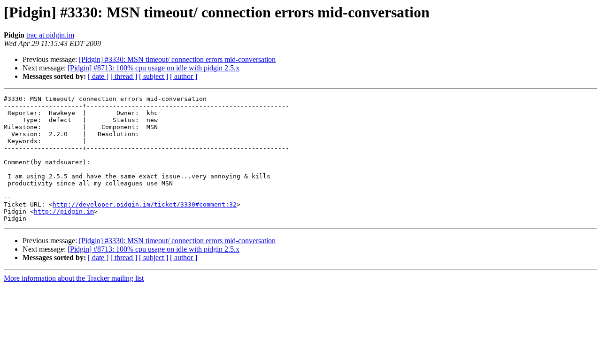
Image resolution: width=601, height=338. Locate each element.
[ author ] (183, 76)
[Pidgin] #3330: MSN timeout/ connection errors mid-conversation (177, 59)
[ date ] (98, 76)
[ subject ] (153, 76)
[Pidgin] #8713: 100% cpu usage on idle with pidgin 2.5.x (153, 68)
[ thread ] (123, 76)
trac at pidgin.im (50, 35)
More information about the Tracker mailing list (74, 278)
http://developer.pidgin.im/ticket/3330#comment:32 (145, 204)
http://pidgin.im (64, 211)
